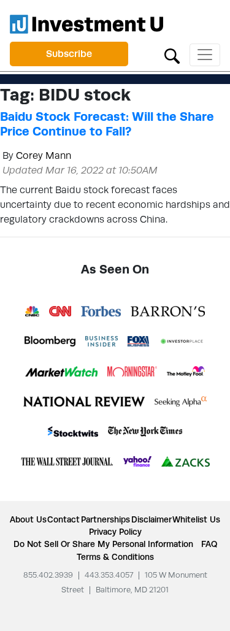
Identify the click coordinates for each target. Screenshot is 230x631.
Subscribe (69, 53)
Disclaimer (151, 519)
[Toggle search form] (172, 55)
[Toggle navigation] (205, 55)
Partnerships (105, 519)
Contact (63, 519)
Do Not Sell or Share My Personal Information (103, 544)
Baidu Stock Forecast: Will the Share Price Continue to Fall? (107, 124)
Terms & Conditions (115, 557)
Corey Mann (43, 155)
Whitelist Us (196, 519)
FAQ (209, 544)
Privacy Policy (115, 532)
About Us (28, 519)
